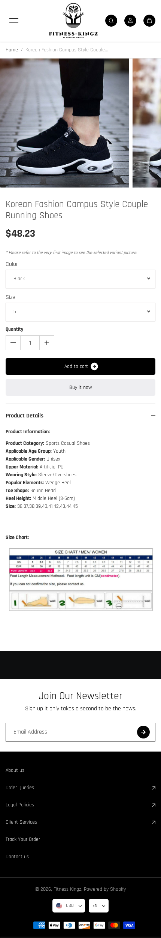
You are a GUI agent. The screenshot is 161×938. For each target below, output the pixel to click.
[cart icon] (149, 21)
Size (10, 297)
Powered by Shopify (105, 889)
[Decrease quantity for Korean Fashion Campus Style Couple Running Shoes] (13, 342)
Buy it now (80, 387)
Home (12, 50)
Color (12, 264)
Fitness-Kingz (67, 889)
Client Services (21, 822)
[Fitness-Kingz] (73, 20)
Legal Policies (20, 804)
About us (15, 770)
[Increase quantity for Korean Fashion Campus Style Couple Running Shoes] (46, 342)
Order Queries (20, 787)
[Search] (111, 21)
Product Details (24, 416)
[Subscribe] (143, 732)
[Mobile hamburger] (14, 20)
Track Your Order (23, 839)
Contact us (17, 856)
